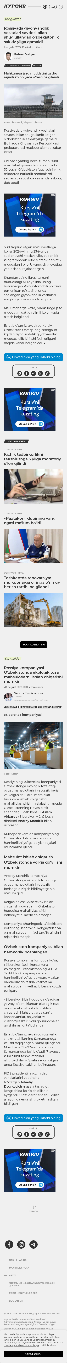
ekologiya (10, 707)
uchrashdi (11, 825)
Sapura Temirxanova (28, 693)
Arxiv (12, 1275)
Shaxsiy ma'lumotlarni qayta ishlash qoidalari (32, 1284)
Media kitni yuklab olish (24, 1293)
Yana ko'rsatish (34, 644)
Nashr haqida (17, 1260)
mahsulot (44, 707)
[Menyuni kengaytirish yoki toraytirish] (61, 7)
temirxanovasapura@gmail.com (31, 700)
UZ (53, 6)
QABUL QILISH (33, 1354)
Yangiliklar (12, 19)
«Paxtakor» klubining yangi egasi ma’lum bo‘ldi (30, 520)
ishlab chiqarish (27, 707)
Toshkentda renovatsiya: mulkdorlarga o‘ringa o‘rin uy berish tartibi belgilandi (32, 582)
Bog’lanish (16, 1301)
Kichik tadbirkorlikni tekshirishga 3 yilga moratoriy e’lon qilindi (32, 459)
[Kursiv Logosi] (15, 6)
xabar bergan (26, 343)
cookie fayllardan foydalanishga (21, 1345)
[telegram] (33, 1244)
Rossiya (37, 66)
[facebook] (9, 1244)
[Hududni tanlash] (45, 7)
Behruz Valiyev (24, 54)
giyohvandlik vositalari (17, 66)
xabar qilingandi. (48, 1043)
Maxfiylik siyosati (20, 1268)
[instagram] (21, 1244)
